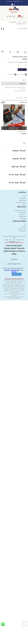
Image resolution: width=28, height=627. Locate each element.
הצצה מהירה (4, 120)
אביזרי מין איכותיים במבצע (18, 279)
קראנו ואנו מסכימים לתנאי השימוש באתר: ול (12, 270)
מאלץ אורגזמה (14, 281)
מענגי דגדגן (14, 282)
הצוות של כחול (23, 198)
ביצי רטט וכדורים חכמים (20, 284)
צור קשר (24, 204)
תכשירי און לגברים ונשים (9, 284)
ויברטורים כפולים (21, 281)
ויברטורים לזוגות (8, 279)
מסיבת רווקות (22, 291)
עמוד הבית (25, 22)
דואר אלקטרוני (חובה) (14, 264)
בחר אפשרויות (13, 128)
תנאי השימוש (23, 218)
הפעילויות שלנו (22, 200)
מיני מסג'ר (9, 282)
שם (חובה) (14, 259)
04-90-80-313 (17, 1)
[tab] (14, 80)
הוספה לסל (21, 69)
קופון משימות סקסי (22, 131)
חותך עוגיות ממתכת (15, 100)
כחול (22, 1)
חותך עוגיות (22, 100)
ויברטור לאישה (7, 281)
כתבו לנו (6, 240)
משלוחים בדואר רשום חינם (20, 210)
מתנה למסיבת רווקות (6, 100)
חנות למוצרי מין (9, 1)
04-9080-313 (12, 241)
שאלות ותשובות (22, 216)
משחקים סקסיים (12, 22)
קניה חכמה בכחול (22, 212)
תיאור (24, 80)
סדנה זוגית (14, 295)
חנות (19, 22)
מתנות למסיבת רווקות (8, 287)
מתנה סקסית (5, 285)
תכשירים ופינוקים (22, 229)
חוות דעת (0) (22, 83)
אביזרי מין (24, 227)
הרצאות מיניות (21, 289)
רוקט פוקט (19, 282)
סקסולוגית (6, 289)
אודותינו (24, 196)
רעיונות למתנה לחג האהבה (19, 287)
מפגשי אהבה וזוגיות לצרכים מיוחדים (11, 291)
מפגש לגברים (11, 298)
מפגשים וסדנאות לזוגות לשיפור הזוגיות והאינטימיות (14, 294)
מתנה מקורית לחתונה (14, 292)
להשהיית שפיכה (18, 285)
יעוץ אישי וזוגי (21, 288)
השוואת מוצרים (10, 74)
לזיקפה (23, 285)
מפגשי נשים (17, 298)
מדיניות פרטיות (22, 214)
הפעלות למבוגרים (13, 289)
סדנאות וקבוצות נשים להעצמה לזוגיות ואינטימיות (14, 297)
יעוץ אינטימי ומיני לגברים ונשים (10, 288)
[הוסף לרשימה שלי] (4, 114)
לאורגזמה (11, 285)
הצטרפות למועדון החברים (20, 202)
